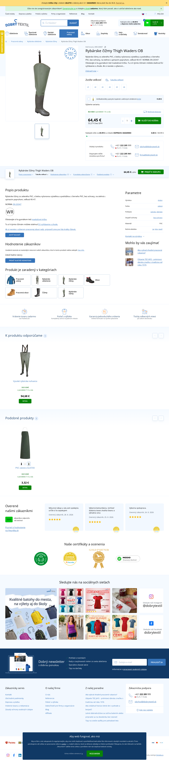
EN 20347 (17, 204)
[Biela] (25, 464)
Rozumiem (95, 753)
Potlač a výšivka (41, 14)
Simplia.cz (159, 755)
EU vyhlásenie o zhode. (48, 224)
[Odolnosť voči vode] (9, 211)
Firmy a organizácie (58, 14)
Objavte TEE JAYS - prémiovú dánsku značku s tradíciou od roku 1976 (150, 262)
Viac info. (81, 250)
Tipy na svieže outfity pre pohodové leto (101, 720)
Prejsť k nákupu (152, 172)
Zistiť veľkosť (14, 235)
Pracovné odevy (17, 41)
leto (156, 229)
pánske (153, 212)
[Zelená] (29, 464)
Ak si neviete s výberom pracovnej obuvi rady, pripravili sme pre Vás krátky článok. (40, 229)
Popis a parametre (25, 174)
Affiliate (48, 713)
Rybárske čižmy (51, 41)
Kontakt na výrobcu (133, 236)
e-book (87, 8)
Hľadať (73, 23)
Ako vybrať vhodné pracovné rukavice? (101, 694)
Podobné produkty (104, 174)
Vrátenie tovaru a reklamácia (17, 706)
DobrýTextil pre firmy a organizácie (59, 706)
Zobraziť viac (90, 71)
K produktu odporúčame (82, 174)
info (139, 99)
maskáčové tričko (39, 219)
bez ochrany (157, 218)
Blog (82, 14)
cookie (63, 744)
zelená (160, 206)
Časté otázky (10, 14)
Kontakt (91, 14)
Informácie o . (129, 669)
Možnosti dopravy (154, 112)
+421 (99, 23)
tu (82, 753)
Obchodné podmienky (14, 698)
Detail (25, 401)
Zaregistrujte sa (69, 8)
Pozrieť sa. (120, 3)
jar (153, 229)
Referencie (73, 14)
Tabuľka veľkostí (116, 80)
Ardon (160, 200)
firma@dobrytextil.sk (149, 155)
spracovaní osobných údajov (135, 669)
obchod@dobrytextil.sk (149, 146)
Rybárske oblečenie (34, 41)
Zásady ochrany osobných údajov (19, 709)
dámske (159, 212)
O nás (47, 694)
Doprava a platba (25, 14)
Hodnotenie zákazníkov (59, 174)
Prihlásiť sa (157, 662)
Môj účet (160, 14)
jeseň (160, 229)
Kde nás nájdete (146, 710)
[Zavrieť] (166, 3)
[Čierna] (21, 464)
